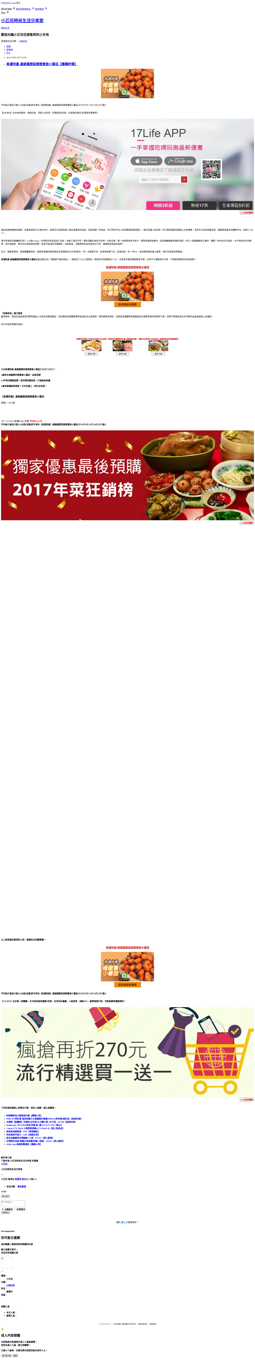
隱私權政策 (142, 1324)
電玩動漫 (22, 1186)
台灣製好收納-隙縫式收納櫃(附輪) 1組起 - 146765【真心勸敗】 (35, 1141)
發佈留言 (5, 1213)
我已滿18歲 (6, 1356)
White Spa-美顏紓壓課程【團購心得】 (24, 1144)
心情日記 (23, 41)
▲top (3, 1191)
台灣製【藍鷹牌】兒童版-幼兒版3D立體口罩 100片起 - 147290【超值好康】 (41, 1122)
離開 (15, 1356)
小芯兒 (4, 1164)
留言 (24, 1179)
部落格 (9, 50)
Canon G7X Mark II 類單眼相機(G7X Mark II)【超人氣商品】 (35, 1128)
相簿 (8, 46)
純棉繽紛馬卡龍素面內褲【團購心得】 (24, 1115)
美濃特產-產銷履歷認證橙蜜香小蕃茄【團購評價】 (42, 64)
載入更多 (5, 1196)
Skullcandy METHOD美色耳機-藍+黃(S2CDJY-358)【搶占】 (34, 1125)
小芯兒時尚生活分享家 (22, 20)
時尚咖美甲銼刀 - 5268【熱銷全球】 (23, 1135)
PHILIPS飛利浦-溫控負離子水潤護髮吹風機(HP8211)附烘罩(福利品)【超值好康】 (44, 1119)
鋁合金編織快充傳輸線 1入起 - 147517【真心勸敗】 (30, 1138)
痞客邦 (18, 1179)
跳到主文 (5, 28)
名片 (8, 53)
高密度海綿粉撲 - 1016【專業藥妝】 (23, 1131)
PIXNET (107, 1324)
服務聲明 (153, 1324)
